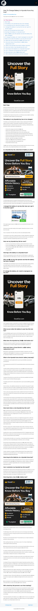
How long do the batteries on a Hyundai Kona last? (18, 48)
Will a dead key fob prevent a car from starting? (17, 54)
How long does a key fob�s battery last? (15, 52)
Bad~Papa (7, 21)
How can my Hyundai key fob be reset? (14, 30)
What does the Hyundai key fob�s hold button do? (18, 40)
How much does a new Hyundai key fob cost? (16, 47)
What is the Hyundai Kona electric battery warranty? (18, 45)
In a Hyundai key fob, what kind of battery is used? (17, 25)
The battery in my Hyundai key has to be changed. (17, 23)
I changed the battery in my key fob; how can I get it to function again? (18, 27)
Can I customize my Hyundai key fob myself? (16, 50)
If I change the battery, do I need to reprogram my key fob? (19, 37)
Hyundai (4, 14)
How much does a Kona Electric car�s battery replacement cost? (17, 43)
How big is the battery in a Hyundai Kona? (15, 32)
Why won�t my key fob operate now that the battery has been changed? (18, 34)
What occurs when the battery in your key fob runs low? (18, 38)
